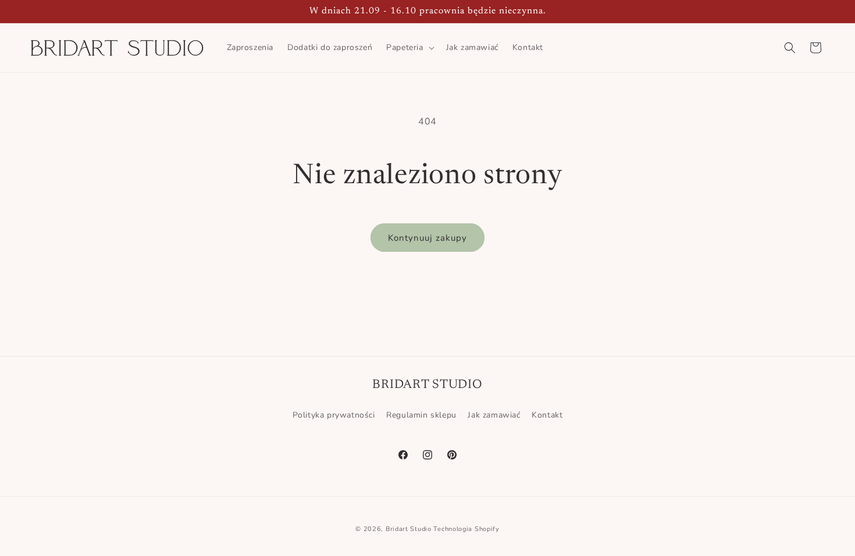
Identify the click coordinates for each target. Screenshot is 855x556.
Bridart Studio (409, 529)
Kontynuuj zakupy (427, 238)
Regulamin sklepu (421, 414)
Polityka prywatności (334, 414)
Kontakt (547, 414)
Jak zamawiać (494, 414)
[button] (409, 47)
